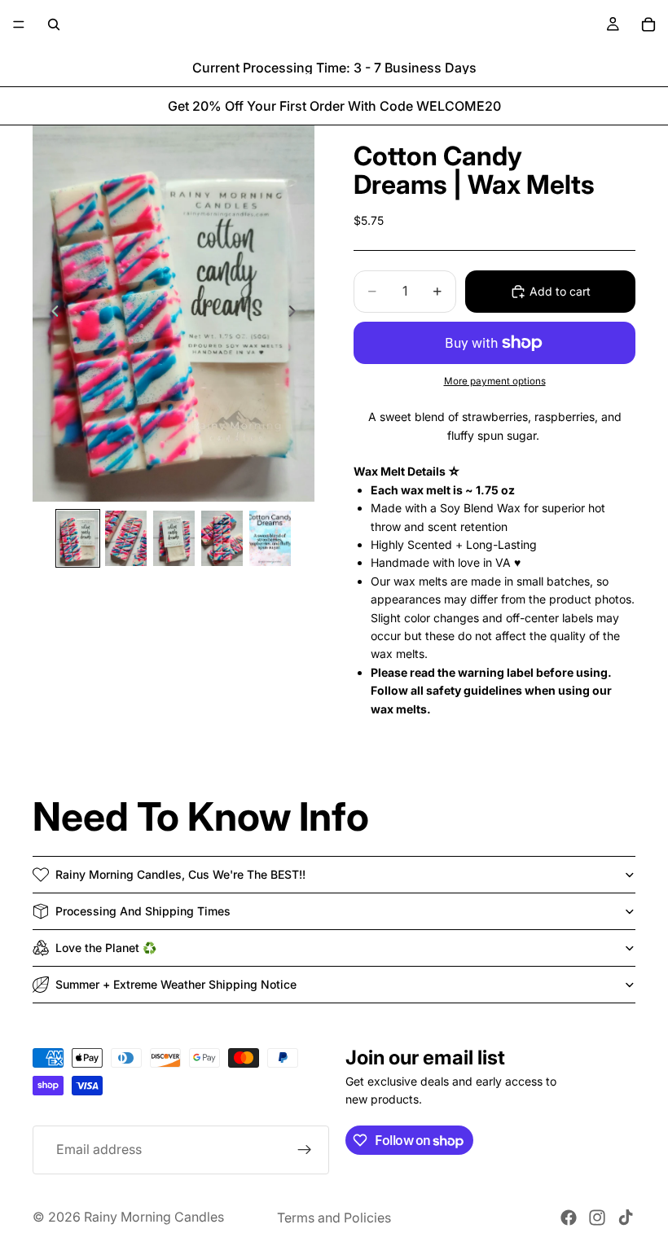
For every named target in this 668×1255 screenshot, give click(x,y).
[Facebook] (568, 1217)
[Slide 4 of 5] (222, 538)
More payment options (495, 381)
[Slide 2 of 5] (126, 538)
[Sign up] (305, 1149)
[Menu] (18, 24)
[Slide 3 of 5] (174, 538)
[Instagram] (597, 1217)
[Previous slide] (50, 313)
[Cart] (648, 24)
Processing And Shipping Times (143, 911)
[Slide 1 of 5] (78, 538)
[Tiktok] (625, 1217)
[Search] (54, 24)
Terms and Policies (334, 1217)
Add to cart (560, 291)
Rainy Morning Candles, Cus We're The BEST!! (180, 874)
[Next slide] (296, 313)
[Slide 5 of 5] (270, 538)
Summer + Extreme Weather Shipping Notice (176, 984)
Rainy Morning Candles (154, 1217)
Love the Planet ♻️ (105, 947)
